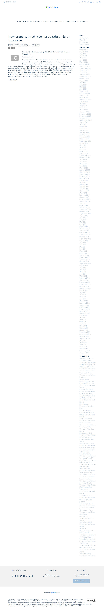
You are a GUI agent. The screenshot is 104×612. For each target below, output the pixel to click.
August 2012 (83, 290)
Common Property (85, 410)
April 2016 (82, 203)
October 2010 (84, 336)
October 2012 (84, 286)
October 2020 (84, 158)
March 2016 (83, 205)
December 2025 (85, 68)
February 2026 (84, 64)
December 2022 (85, 114)
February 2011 (84, 328)
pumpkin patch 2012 (86, 508)
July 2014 (82, 243)
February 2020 (84, 170)
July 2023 (82, 103)
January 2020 (84, 172)
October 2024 (84, 79)
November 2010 (85, 334)
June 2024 (83, 85)
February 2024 (84, 93)
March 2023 (83, 110)
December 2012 (84, 282)
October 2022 (84, 118)
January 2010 (84, 353)
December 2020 (85, 155)
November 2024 (85, 76)
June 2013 (83, 270)
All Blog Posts (84, 38)
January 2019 (84, 187)
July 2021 (82, 145)
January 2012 (84, 305)
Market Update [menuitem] (71, 21)
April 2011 (82, 324)
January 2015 (84, 230)
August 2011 (83, 315)
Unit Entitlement (85, 537)
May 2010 (82, 344)
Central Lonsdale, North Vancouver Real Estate (87, 400)
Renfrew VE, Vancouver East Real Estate (86, 518)
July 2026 (82, 54)
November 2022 (85, 116)
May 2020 (83, 164)
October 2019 (84, 178)
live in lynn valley (85, 472)
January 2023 (84, 112)
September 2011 (85, 313)
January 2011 (83, 330)
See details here (28, 57)
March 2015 (83, 226)
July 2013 (82, 268)
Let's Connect (81, 581)
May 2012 (82, 297)
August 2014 (83, 241)
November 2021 (85, 137)
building (82, 377)
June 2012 (83, 295)
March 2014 (83, 251)
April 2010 (83, 347)
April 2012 (82, 299)
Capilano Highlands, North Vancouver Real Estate (87, 385)
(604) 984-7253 (11, 2)
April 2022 (83, 128)
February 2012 (84, 303)
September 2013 (85, 263)
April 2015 (83, 224)
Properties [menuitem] (26, 21)
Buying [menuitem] (36, 21)
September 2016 (85, 201)
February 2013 (84, 278)
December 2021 (84, 135)
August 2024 (83, 81)
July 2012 (82, 293)
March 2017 (83, 193)
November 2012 (85, 284)
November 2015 (85, 209)
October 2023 (84, 97)
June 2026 (83, 56)
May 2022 (83, 126)
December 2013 (84, 257)
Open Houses (84, 44)
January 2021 (84, 153)
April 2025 (83, 72)
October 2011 (83, 311)
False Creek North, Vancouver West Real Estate (86, 439)
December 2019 (84, 174)
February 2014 (84, 253)
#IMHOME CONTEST (86, 358)
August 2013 (83, 265)
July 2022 (82, 124)
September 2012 (85, 288)
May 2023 (83, 106)
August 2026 (83, 52)
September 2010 (85, 338)
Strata (81, 527)
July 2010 (82, 340)
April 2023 (83, 108)
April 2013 (82, 274)
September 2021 (85, 141)
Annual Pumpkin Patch (87, 364)
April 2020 (83, 166)
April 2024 (83, 89)
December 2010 (85, 332)
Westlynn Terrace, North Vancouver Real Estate (87, 549)
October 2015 (84, 211)
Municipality (83, 489)
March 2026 (83, 62)
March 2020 (83, 168)
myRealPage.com (55, 592)
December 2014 (84, 232)
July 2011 (82, 317)
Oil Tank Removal (85, 499)
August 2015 (83, 216)
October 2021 (84, 139)
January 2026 (84, 66)
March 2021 (83, 151)
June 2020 (83, 162)
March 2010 (83, 349)
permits (82, 502)
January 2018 (84, 189)
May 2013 (82, 272)
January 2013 (84, 280)
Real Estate (83, 514)
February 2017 (84, 195)
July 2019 (82, 182)
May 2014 (82, 247)
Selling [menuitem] (44, 21)
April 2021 (82, 149)
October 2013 (84, 261)
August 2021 (83, 143)
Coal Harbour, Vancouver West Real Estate (86, 406)
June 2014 (83, 245)
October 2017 (84, 191)
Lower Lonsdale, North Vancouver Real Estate (26, 46)
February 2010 (84, 351)
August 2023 (83, 101)
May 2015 (82, 222)
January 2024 (84, 95)
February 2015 (84, 228)
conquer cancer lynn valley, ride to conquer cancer (87, 414)
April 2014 (82, 249)
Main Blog (83, 40)
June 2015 (83, 220)
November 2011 (84, 309)
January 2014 (84, 255)
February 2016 (84, 207)
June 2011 (82, 320)
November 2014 (85, 234)
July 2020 (83, 160)
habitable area (84, 452)
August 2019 (83, 180)
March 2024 (83, 91)
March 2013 (83, 276)
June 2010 (83, 342)
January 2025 (84, 74)
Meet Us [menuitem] (83, 21)
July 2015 (82, 218)
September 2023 (85, 99)
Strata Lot (82, 529)
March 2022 (83, 130)
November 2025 (85, 70)
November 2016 (85, 199)
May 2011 (82, 322)
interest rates (84, 466)
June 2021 (83, 147)
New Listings (83, 42)
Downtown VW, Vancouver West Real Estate (86, 429)
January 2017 (84, 197)
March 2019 (83, 184)
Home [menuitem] (19, 21)
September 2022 (85, 120)
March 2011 (83, 326)
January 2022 (84, 133)
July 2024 (82, 83)
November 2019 (85, 176)
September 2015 (85, 214)
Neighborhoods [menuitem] (56, 21)
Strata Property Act (86, 531)
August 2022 (83, 122)
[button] (9, 2)
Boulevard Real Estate (87, 371)
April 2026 (83, 60)
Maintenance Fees (85, 487)
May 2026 (83, 58)
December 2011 (84, 307)
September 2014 (85, 239)
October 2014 (84, 236)
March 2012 (83, 301)
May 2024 (83, 87)
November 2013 (85, 259)
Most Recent (83, 49)
